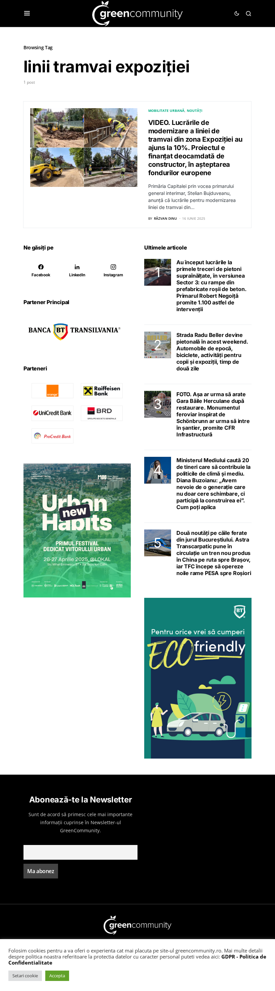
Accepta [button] (57, 976)
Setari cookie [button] (25, 976)
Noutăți (194, 110)
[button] (27, 13)
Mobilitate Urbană (166, 110)
